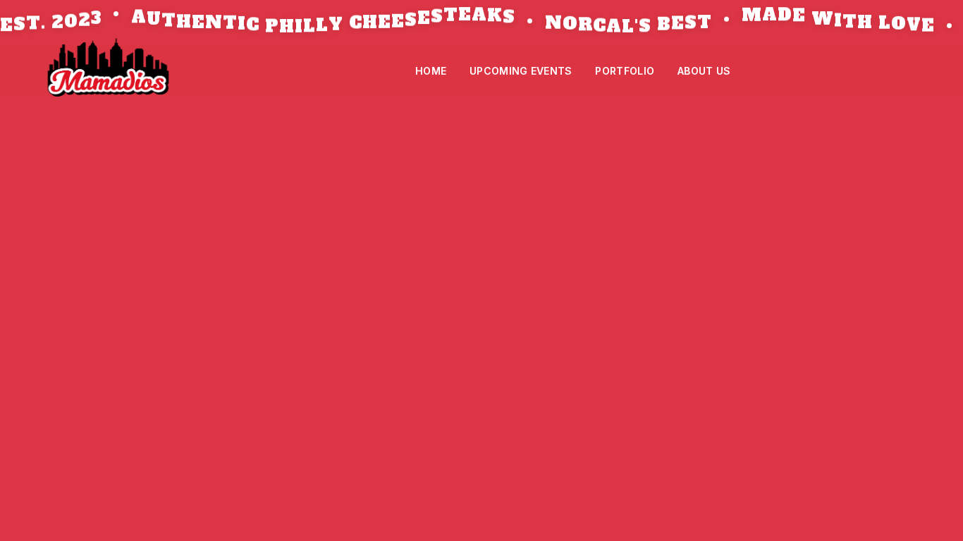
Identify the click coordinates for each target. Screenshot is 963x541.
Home (430, 71)
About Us (703, 71)
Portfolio (624, 71)
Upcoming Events (521, 71)
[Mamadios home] (108, 70)
